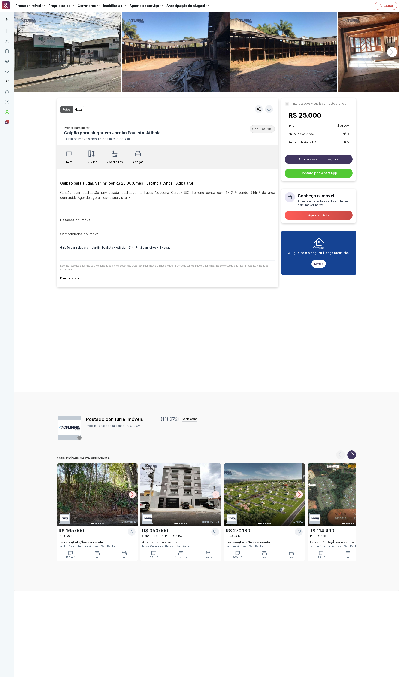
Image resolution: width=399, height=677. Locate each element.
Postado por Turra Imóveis (114, 419)
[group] (72, 109)
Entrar (388, 6)
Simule (318, 263)
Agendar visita (318, 215)
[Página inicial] (6, 5)
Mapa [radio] (78, 109)
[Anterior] (340, 454)
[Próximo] (392, 52)
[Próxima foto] (132, 494)
